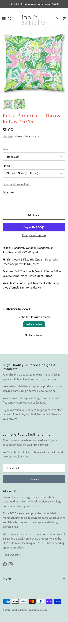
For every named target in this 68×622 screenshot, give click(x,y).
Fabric (6, 149)
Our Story (15, 554)
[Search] (11, 18)
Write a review (34, 324)
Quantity (8, 192)
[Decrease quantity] (6, 200)
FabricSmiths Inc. (19, 609)
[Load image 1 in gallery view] (34, 63)
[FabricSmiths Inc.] (34, 18)
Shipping (8, 136)
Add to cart (34, 215)
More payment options (34, 235)
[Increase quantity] (20, 200)
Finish (6, 166)
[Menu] (4, 18)
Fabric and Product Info (16, 184)
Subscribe (34, 479)
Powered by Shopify (37, 609)
